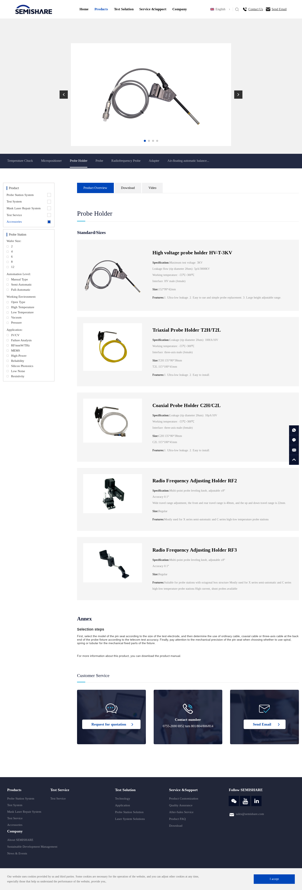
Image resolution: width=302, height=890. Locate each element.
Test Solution (124, 9)
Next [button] (238, 94)
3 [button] (153, 141)
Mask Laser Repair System (24, 811)
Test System (14, 805)
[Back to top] (294, 460)
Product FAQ (177, 819)
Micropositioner (51, 160)
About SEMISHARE (20, 839)
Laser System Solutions (130, 819)
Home (84, 9)
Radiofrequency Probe (126, 160)
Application (122, 805)
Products (101, 9)
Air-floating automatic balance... (188, 160)
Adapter (154, 160)
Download (175, 825)
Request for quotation (108, 724)
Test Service (15, 818)
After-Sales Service (181, 812)
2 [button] (149, 141)
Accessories (14, 824)
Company (179, 9)
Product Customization (183, 798)
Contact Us (255, 9)
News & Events (17, 853)
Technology (122, 798)
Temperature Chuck (20, 160)
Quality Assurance (180, 805)
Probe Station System (20, 798)
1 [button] (145, 141)
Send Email (279, 9)
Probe (99, 160)
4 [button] (157, 141)
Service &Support (152, 9)
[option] (151, 94)
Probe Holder (78, 160)
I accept (274, 879)
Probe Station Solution (129, 812)
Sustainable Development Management (32, 846)
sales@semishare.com (250, 814)
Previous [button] (64, 94)
